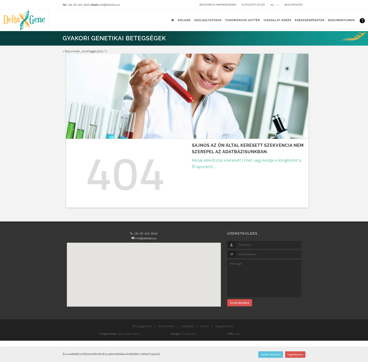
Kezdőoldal (187, 326)
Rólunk (204, 326)
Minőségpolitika (142, 326)
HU (272, 4)
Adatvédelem (166, 326)
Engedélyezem (295, 354)
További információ (271, 354)
